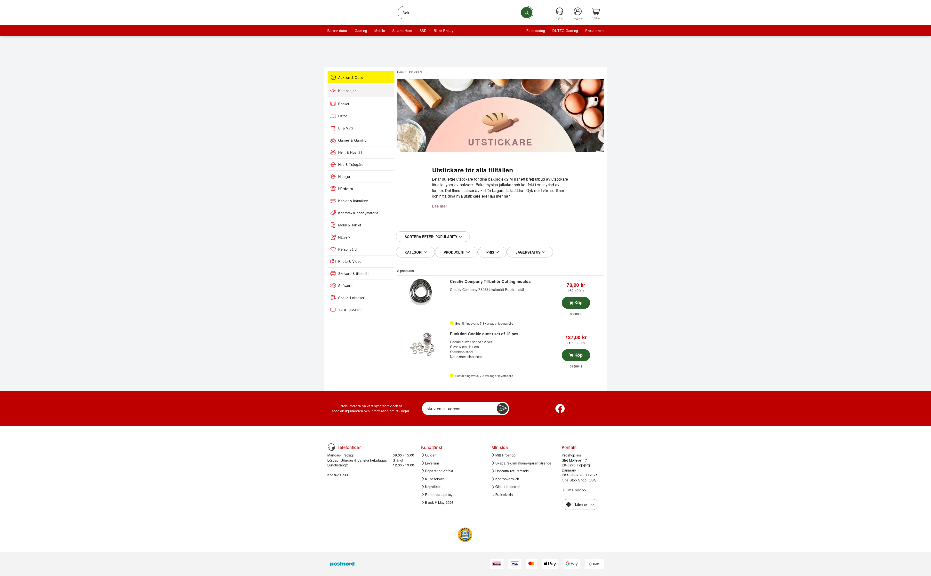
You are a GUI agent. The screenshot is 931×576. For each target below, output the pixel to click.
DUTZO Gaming (565, 30)
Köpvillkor (433, 486)
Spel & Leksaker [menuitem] (351, 297)
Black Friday (443, 30)
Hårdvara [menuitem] (345, 188)
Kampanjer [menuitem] (347, 90)
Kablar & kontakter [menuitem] (353, 200)
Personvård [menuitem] (347, 249)
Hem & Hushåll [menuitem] (350, 152)
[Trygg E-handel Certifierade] (465, 535)
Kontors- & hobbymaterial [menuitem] (358, 212)
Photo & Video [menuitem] (349, 261)
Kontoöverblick (507, 478)
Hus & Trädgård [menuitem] (350, 164)
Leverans (432, 463)
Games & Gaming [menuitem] (352, 140)
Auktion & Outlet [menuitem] (351, 77)
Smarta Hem (402, 30)
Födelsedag (535, 30)
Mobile (379, 30)
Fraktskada (504, 494)
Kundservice (435, 478)
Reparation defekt (439, 470)
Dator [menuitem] (342, 115)
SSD (422, 30)
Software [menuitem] (345, 285)
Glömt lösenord (507, 486)
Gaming (361, 30)
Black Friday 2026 (439, 502)
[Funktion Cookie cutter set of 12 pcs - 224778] (423, 344)
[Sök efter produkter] (526, 12)
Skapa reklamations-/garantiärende (523, 463)
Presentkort (594, 30)
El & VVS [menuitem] (345, 128)
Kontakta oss (337, 474)
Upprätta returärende (512, 470)
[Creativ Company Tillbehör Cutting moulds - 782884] (423, 292)
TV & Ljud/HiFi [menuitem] (349, 309)
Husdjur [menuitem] (344, 176)
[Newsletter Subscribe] (502, 408)
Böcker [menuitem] (343, 103)
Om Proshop (576, 490)
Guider (430, 455)
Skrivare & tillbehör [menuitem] (353, 273)
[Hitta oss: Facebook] (560, 408)
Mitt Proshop (505, 455)
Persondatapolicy (439, 494)
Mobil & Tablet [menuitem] (349, 225)
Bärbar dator (337, 30)
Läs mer (439, 206)
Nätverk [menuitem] (344, 237)
